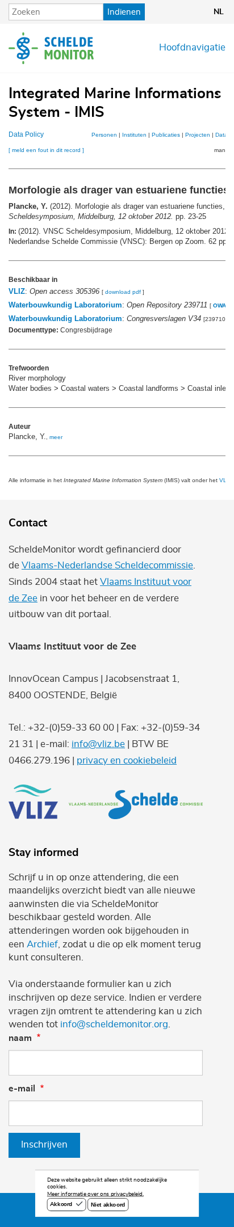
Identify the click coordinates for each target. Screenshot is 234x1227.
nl (219, 12)
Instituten (134, 135)
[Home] (51, 48)
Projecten (197, 135)
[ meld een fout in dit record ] (46, 150)
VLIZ (17, 291)
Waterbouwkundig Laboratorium (65, 305)
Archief (42, 944)
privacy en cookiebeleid (127, 760)
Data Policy (26, 134)
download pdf (123, 292)
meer (55, 437)
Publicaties (166, 135)
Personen (104, 135)
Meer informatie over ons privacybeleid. (95, 1195)
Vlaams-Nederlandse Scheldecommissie (107, 565)
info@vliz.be (98, 744)
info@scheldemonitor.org (114, 1024)
